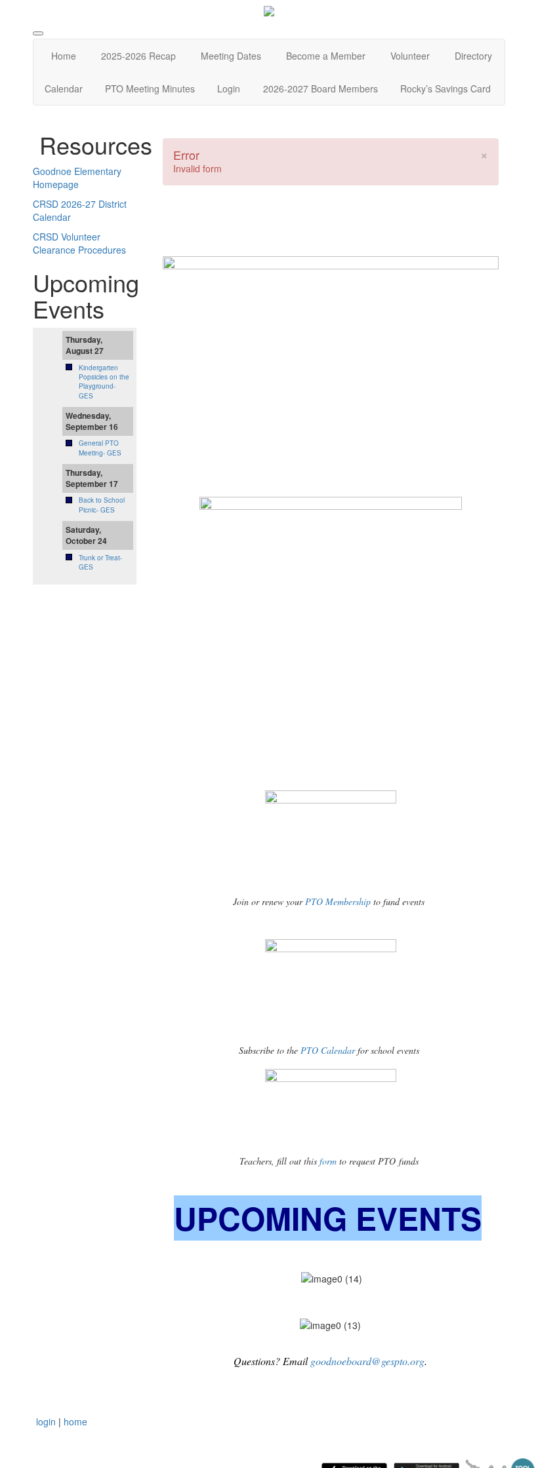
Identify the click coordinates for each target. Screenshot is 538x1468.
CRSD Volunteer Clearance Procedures (79, 243)
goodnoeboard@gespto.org (367, 1361)
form (329, 1161)
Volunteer (410, 55)
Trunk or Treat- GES (100, 562)
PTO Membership (336, 901)
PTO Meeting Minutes (150, 88)
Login (228, 88)
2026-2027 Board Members (320, 88)
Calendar (64, 88)
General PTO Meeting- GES (100, 447)
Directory (473, 55)
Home (63, 55)
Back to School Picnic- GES (102, 504)
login (46, 1421)
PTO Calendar (327, 1050)
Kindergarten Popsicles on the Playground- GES (104, 381)
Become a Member (325, 55)
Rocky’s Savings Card (445, 88)
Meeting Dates (231, 55)
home (75, 1421)
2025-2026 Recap (138, 55)
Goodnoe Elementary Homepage (77, 177)
